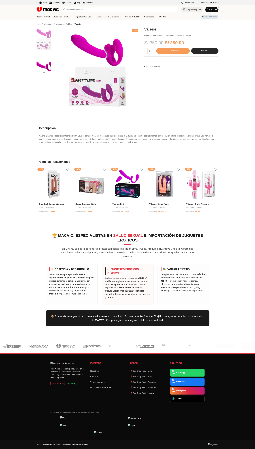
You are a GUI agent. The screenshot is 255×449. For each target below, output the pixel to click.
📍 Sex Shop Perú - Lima (141, 371)
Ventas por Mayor (98, 382)
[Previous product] (212, 24)
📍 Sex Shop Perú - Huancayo (143, 387)
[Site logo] (48, 9)
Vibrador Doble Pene (159, 204)
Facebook (180, 381)
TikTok (179, 398)
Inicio (39, 24)
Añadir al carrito (173, 51)
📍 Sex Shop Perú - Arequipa (143, 382)
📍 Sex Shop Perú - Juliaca (142, 393)
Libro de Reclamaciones (101, 387)
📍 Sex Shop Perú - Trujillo (142, 376)
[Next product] (217, 24)
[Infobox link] (187, 3)
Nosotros (94, 371)
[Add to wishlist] (67, 170)
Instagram (181, 390)
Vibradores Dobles (64, 24)
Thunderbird (118, 204)
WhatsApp (181, 372)
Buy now (204, 51)
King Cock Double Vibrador (51, 204)
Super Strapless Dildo (85, 204)
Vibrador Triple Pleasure (197, 204)
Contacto (94, 376)
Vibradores (48, 24)
